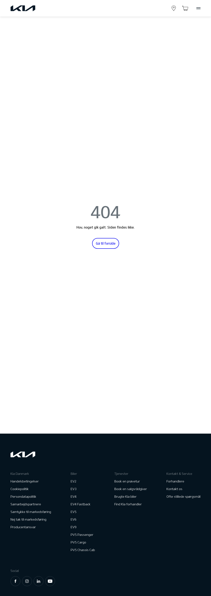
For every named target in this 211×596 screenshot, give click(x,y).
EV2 (73, 481)
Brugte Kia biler (125, 496)
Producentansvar (23, 527)
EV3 (73, 489)
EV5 (73, 512)
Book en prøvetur (127, 481)
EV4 (73, 496)
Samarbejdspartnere (26, 504)
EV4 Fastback (80, 504)
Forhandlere (175, 481)
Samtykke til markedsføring (31, 512)
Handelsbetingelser (25, 481)
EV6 (73, 519)
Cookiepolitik (20, 489)
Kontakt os (174, 489)
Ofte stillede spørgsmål (183, 496)
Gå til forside (105, 243)
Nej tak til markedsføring (28, 519)
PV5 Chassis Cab (83, 550)
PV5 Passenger (82, 534)
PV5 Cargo (78, 542)
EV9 (73, 527)
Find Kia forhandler (128, 504)
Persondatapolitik (23, 496)
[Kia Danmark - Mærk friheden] (33, 8)
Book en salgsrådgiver (130, 489)
